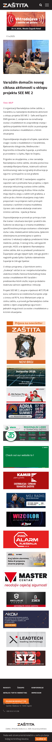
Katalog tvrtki (10, 692)
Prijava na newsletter (16, 701)
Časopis (20, 687)
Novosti (7, 687)
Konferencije (37, 687)
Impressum (36, 692)
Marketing (22, 692)
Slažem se (41, 739)
